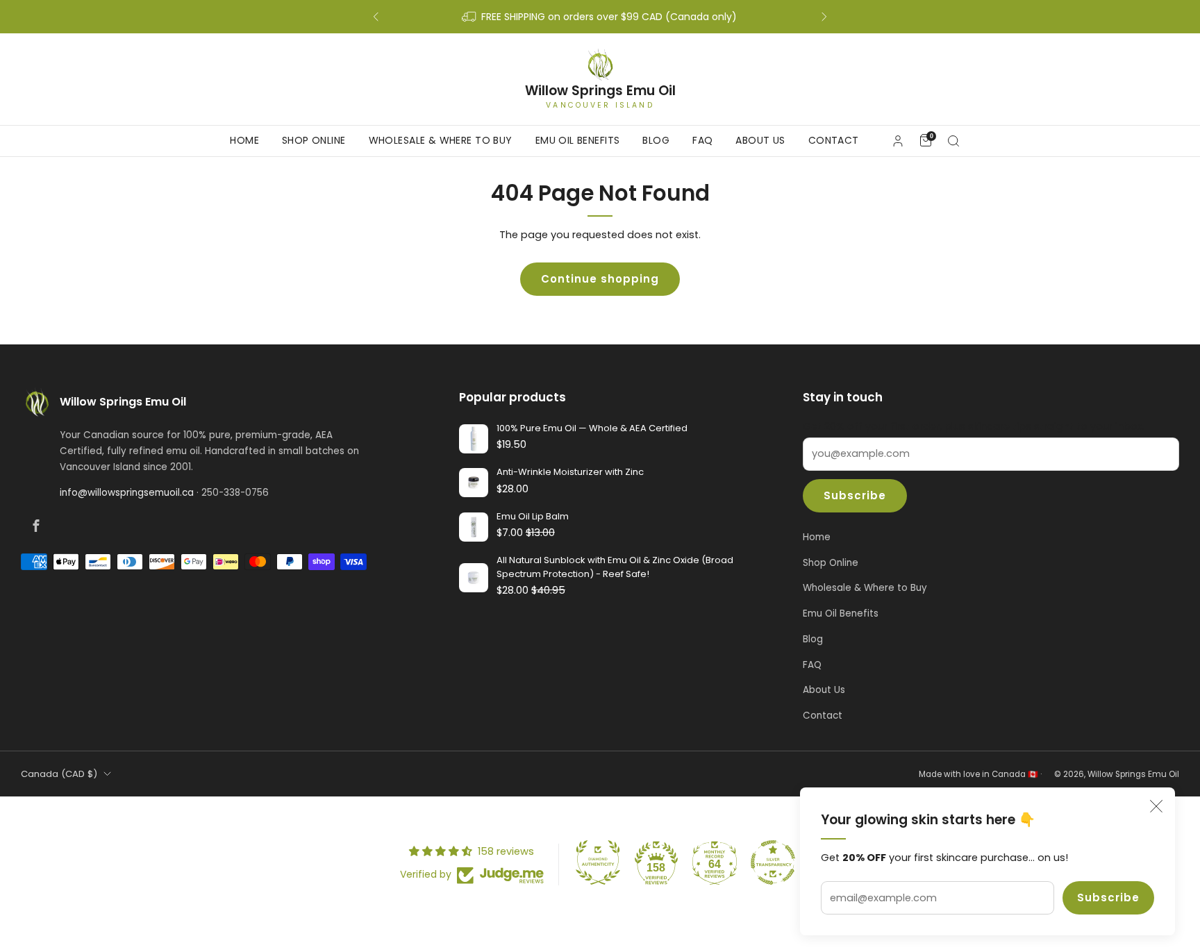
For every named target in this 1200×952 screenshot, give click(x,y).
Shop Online (314, 140)
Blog (655, 140)
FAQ (702, 140)
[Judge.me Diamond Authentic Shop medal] (598, 862)
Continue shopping (600, 279)
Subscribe (1108, 897)
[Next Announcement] (824, 17)
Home (244, 140)
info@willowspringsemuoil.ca (127, 492)
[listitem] (600, 16)
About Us (760, 140)
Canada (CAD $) (59, 773)
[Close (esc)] (1156, 806)
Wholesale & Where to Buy (440, 140)
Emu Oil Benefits (577, 140)
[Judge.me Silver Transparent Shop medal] (773, 862)
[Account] (898, 141)
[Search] (953, 141)
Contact (833, 140)
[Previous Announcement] (376, 17)
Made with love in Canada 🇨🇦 (978, 774)
